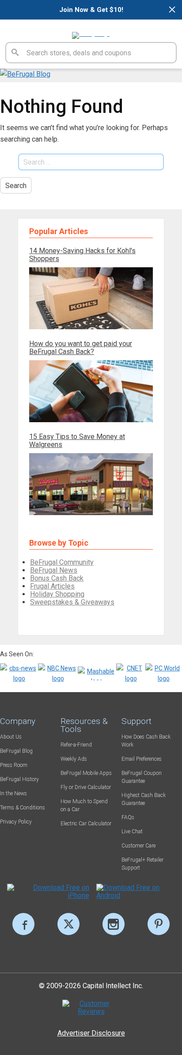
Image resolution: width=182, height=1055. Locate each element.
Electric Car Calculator (86, 823)
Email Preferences (141, 759)
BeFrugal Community (62, 562)
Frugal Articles (52, 586)
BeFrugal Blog (16, 751)
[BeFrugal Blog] (25, 74)
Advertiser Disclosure (91, 1033)
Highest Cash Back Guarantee (143, 799)
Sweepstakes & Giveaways (72, 602)
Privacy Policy (16, 822)
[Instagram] (113, 924)
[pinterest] (159, 924)
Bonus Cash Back (56, 578)
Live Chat (132, 831)
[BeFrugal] (91, 31)
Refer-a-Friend (76, 745)
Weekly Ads (74, 759)
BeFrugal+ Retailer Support (142, 864)
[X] (68, 924)
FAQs (127, 817)
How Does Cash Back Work (146, 741)
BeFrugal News (53, 570)
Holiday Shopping (57, 594)
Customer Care (138, 846)
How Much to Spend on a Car (84, 805)
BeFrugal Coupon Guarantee (141, 777)
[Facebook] (23, 924)
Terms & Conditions (22, 808)
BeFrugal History (19, 779)
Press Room (13, 765)
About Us (11, 737)
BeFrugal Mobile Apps (86, 773)
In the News (13, 793)
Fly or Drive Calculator (86, 787)
